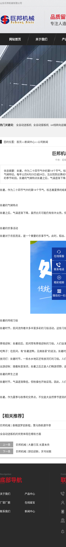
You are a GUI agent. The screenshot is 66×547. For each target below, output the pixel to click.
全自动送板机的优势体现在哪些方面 (20, 434)
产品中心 (30, 493)
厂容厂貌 (5, 502)
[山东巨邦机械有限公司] (17, 19)
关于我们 (41, 39)
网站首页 (15, 39)
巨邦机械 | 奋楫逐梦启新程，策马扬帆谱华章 (25, 425)
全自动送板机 (24, 125)
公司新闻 (43, 142)
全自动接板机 (41, 125)
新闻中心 (30, 142)
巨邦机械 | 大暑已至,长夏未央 (33, 444)
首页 (19, 142)
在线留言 (30, 502)
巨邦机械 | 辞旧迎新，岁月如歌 (33, 451)
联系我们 (5, 511)
